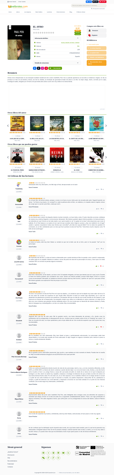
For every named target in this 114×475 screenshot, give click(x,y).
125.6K (103, 1)
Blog (71, 12)
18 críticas (37, 167)
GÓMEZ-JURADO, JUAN (57, 172)
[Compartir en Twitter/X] (38, 68)
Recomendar (57, 68)
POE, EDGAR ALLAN (37, 172)
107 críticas (18, 167)
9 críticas (37, 136)
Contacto (10, 467)
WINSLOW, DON (17, 172)
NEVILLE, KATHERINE (76, 172)
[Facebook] (43, 453)
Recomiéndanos (12, 461)
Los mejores (27, 12)
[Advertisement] (57, 20)
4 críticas (17, 136)
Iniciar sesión (12, 1)
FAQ (9, 458)
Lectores (49, 12)
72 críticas (97, 167)
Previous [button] (8, 125)
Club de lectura (60, 12)
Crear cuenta (21, 1)
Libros (18, 12)
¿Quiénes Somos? (13, 452)
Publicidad (11, 464)
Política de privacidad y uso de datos (69, 472)
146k (96, 1)
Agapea (94, 35)
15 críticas (57, 136)
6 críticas (96, 136)
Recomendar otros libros (95, 63)
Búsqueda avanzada (99, 8)
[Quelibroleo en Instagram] (42, 68)
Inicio (10, 12)
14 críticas (77, 34)
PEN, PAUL (36, 29)
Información (11, 455)
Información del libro (41, 38)
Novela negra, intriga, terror (70, 42)
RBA (78, 46)
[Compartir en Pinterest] (46, 68)
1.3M (90, 1)
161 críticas (57, 167)
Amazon (95, 30)
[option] (17, 128)
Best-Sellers (39, 12)
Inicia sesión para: (93, 44)
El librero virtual (81, 12)
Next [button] (106, 125)
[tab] (57, 38)
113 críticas (77, 167)
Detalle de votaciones (42, 63)
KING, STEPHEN (96, 172)
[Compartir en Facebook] (34, 68)
